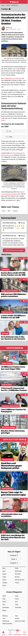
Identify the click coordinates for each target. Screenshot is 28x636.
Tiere (3, 604)
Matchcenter (18, 571)
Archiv (4, 585)
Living (16, 596)
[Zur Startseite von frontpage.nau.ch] (14, 2)
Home (3, 5)
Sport (3, 571)
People (4, 574)
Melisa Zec (9, 27)
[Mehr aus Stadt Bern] (14, 439)
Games (4, 579)
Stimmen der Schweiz (20, 579)
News (8, 5)
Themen (17, 582)
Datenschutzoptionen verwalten (8, 623)
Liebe (3, 598)
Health (4, 596)
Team (16, 615)
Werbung (4, 615)
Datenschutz (5, 621)
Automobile (5, 607)
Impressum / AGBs (20, 621)
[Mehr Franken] (14, 348)
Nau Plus (17, 577)
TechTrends (18, 607)
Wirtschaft (15, 5)
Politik (16, 568)
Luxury (17, 598)
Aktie (17, 143)
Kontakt (17, 618)
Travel (16, 604)
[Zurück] (1, 2)
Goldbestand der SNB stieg (13, 78)
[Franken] (14, 9)
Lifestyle (4, 582)
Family (4, 601)
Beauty (4, 610)
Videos (4, 577)
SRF (3, 120)
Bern (7, 29)
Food (16, 601)
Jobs (3, 618)
